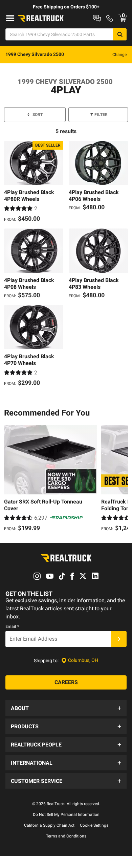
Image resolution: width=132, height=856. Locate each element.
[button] (66, 708)
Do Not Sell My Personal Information (66, 814)
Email (12, 626)
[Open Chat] (97, 18)
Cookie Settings (94, 825)
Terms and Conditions (66, 836)
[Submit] (119, 639)
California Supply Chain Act (49, 825)
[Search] (120, 34)
